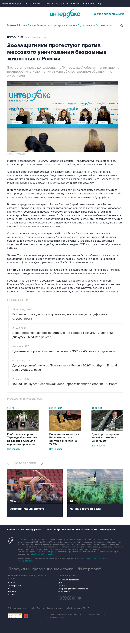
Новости (90, 25)
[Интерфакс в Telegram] (65, 598)
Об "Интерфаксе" (34, 3)
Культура (62, 25)
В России (22, 25)
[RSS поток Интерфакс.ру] (74, 598)
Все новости (13, 449)
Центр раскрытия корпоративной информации (73, 590)
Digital (81, 25)
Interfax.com (52, 3)
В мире (32, 25)
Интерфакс (65, 14)
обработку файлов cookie (42, 554)
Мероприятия (108, 529)
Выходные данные (55, 617)
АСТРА (11, 594)
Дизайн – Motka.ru (96, 614)
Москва (72, 25)
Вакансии (68, 529)
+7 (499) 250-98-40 (94, 559)
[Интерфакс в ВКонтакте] (69, 598)
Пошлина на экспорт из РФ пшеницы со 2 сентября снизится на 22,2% (64, 439)
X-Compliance (14, 585)
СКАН (60, 583)
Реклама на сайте (87, 529)
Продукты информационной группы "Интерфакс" (54, 569)
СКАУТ (11, 588)
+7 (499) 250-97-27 (25, 561)
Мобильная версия (12, 3)
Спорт (53, 25)
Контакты (13, 529)
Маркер (12, 591)
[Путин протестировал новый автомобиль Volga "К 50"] (107, 430)
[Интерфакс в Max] (79, 598)
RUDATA (62, 586)
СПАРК (11, 582)
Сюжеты (100, 25)
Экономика (43, 25)
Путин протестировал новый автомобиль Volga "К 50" (105, 438)
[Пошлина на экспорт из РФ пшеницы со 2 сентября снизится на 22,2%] (65, 430)
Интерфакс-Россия (70, 3)
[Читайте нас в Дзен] (60, 598)
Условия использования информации (64, 614)
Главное (11, 25)
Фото (109, 25)
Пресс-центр (15, 37)
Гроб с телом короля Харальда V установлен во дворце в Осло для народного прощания (22, 439)
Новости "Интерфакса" (68, 580)
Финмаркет (89, 3)
